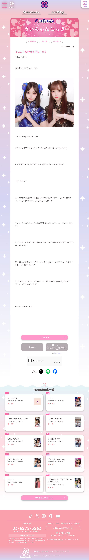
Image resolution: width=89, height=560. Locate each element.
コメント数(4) (57, 353)
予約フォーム (58, 540)
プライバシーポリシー (61, 551)
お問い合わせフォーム (63, 528)
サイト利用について (46, 551)
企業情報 (37, 551)
